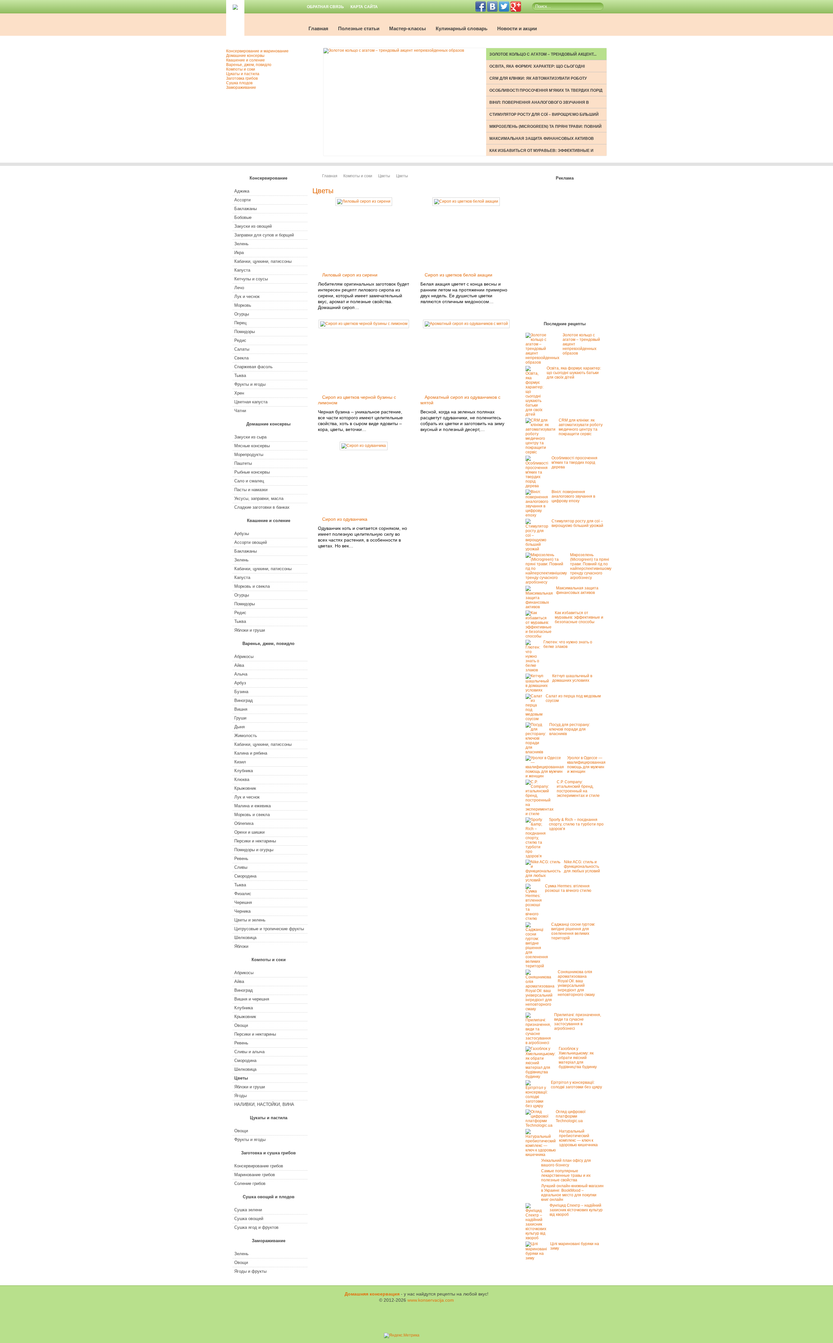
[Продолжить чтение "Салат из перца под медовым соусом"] (536, 719)
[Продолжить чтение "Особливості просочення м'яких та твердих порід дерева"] (539, 486)
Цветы (384, 176)
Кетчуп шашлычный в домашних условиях (572, 678)
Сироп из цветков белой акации (458, 274)
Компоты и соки (357, 176)
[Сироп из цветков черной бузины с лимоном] (364, 323)
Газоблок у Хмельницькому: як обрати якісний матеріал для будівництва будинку (578, 1057)
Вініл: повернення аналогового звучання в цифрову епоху (573, 496)
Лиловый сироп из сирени (349, 274)
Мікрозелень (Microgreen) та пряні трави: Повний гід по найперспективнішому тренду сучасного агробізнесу (590, 566)
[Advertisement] (565, 252)
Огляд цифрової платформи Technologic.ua (570, 1116)
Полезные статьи (358, 28)
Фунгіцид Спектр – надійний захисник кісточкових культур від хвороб (576, 1210)
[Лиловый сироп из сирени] (363, 201)
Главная (318, 28)
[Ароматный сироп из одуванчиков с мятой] (466, 323)
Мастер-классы (407, 28)
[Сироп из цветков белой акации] (466, 201)
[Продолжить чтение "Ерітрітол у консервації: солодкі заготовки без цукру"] (538, 1106)
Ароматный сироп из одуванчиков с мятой (460, 400)
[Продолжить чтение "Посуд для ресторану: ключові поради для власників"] (537, 752)
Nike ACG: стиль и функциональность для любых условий (582, 866)
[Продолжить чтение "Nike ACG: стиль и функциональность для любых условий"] (545, 880)
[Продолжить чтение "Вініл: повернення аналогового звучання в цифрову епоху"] (539, 515)
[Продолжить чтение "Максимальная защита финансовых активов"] (541, 607)
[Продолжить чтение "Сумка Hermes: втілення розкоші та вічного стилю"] (535, 918)
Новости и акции (517, 28)
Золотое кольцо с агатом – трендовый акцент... (542, 54)
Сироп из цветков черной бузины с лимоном (357, 400)
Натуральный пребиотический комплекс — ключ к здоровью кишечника (578, 1138)
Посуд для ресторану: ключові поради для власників (569, 729)
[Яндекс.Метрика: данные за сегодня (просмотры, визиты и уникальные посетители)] (401, 1335)
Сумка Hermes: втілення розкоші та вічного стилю (568, 888)
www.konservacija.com (430, 1300)
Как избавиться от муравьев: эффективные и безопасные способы (579, 617)
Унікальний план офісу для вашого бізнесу (566, 1162)
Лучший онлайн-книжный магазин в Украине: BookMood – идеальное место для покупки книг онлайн (572, 1193)
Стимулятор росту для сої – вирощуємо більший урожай (577, 523)
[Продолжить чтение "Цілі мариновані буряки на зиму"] (538, 1258)
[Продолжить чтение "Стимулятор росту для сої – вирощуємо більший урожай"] (539, 549)
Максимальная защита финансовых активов (541, 138)
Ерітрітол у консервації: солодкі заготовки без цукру (576, 1084)
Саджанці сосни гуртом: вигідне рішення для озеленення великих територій (573, 931)
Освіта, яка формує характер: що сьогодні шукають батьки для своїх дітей (574, 373)
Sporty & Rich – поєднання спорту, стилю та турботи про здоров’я (576, 824)
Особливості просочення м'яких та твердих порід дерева (574, 462)
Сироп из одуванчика (344, 519)
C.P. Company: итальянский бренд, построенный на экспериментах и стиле (578, 789)
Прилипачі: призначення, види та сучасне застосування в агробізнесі (577, 1022)
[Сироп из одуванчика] (364, 445)
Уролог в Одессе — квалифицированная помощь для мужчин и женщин (586, 765)
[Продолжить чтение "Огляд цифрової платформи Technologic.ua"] (541, 1125)
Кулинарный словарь (461, 28)
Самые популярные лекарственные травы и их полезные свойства (566, 1175)
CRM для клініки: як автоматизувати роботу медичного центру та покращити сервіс (581, 427)
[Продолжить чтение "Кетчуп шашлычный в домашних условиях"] (539, 690)
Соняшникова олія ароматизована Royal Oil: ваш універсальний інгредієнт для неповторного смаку (576, 983)
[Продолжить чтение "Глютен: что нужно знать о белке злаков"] (534, 670)
